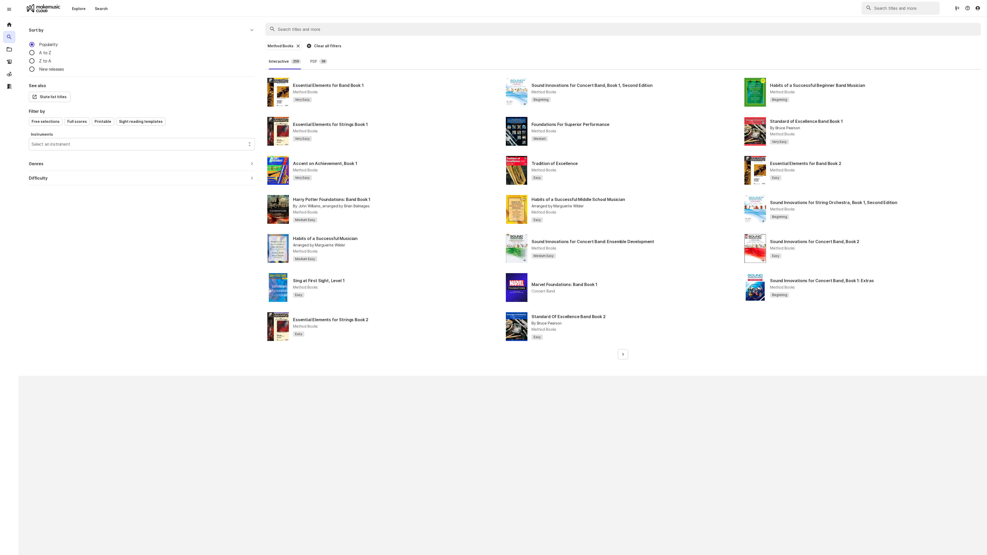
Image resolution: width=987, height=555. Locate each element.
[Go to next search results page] (623, 354)
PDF (317, 61)
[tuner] (957, 8)
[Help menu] (967, 8)
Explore (79, 8)
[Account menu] (978, 8)
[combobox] (32, 144)
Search (101, 8)
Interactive (284, 61)
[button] (142, 30)
